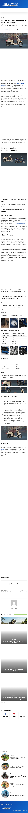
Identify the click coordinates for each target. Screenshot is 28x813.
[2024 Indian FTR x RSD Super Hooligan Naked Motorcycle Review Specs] (14, 687)
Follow (14, 713)
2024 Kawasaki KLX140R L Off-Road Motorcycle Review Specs (18, 785)
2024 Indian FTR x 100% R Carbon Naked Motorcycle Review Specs (17, 794)
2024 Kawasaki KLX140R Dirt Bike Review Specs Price (14, 642)
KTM (14, 667)
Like (5, 713)
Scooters (7, 577)
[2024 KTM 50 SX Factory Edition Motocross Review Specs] (14, 659)
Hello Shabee (8, 25)
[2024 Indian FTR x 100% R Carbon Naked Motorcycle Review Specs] (5, 794)
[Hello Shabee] (2, 25)
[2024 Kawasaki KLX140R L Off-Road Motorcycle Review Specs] (5, 785)
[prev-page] (2, 703)
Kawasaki (14, 639)
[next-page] (4, 703)
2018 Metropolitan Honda (10, 237)
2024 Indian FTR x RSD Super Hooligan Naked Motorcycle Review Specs (14, 698)
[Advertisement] (14, 64)
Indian (13, 695)
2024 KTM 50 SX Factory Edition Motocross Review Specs (14, 670)
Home (2, 17)
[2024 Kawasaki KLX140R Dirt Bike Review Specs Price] (14, 630)
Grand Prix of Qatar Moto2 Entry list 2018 (21, 592)
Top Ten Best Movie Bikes (7, 591)
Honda (6, 17)
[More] (17, 29)
